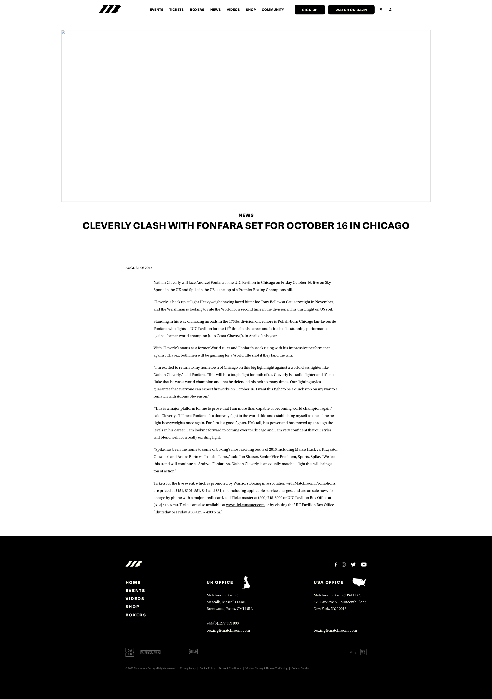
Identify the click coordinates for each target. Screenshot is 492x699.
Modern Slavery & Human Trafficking (266, 668)
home (133, 582)
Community (273, 9)
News (215, 9)
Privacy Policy (188, 668)
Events (156, 9)
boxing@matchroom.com (228, 630)
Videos (233, 9)
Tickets (176, 9)
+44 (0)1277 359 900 (223, 623)
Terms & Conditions (230, 668)
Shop (251, 9)
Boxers (197, 9)
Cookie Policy (207, 668)
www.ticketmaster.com (245, 505)
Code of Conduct (301, 668)
